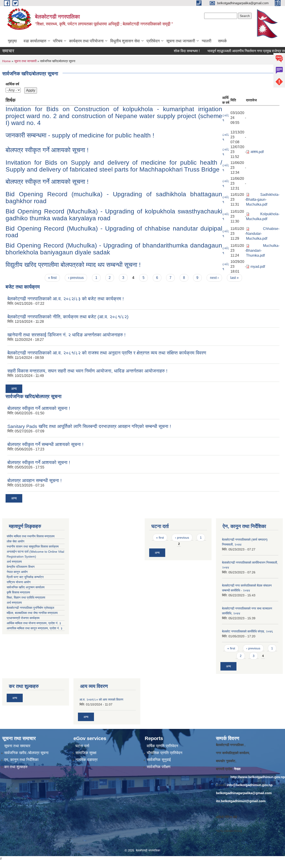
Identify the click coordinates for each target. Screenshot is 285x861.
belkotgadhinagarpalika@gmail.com (244, 793)
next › (214, 278)
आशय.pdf (257, 152)
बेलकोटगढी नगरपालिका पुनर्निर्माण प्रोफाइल (31, 607)
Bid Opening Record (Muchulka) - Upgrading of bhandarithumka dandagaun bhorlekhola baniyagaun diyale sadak (114, 249)
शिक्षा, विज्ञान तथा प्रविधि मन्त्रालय (26, 597)
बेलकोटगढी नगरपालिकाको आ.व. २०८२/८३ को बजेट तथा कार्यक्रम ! (65, 298)
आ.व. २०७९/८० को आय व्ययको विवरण (101, 699)
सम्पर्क (222, 41)
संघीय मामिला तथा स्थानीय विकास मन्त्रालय (31, 536)
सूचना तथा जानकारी (180, 41)
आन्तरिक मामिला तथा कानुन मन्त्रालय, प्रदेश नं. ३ (35, 628)
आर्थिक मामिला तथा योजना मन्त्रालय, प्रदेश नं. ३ (34, 623)
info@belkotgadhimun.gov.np (250, 785)
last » (234, 278)
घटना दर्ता (82, 746)
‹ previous (76, 278)
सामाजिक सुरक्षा (85, 753)
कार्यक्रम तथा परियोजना (86, 41)
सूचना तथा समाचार (17, 746)
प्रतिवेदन (153, 41)
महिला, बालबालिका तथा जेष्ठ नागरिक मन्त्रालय (33, 613)
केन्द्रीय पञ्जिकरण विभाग (21, 567)
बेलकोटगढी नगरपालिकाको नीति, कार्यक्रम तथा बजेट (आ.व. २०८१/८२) (67, 316)
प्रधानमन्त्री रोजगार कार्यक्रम (24, 618)
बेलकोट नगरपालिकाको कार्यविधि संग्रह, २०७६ (247, 631)
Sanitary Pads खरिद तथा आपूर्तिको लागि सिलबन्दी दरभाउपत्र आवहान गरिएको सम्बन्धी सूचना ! (89, 426)
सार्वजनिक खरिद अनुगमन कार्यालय (26, 587)
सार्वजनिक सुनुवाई (159, 760)
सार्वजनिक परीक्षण (158, 767)
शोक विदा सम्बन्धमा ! (176, 51)
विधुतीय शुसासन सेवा (125, 41)
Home (6, 61)
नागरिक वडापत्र (86, 760)
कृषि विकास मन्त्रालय (19, 592)
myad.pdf (257, 266)
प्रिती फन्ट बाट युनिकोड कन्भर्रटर (25, 577)
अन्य (14, 389)
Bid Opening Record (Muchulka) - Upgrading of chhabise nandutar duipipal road (114, 232)
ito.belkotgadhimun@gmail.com (240, 801)
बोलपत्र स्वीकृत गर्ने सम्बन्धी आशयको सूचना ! (45, 444)
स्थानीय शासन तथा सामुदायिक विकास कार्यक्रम (33, 546)
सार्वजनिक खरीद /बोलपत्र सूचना (26, 753)
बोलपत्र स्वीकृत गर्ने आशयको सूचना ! (47, 150)
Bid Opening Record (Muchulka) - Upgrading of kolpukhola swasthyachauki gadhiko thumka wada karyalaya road (114, 215)
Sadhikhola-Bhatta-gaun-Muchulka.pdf (262, 199)
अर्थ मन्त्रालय (14, 561)
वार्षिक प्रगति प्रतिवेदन (162, 746)
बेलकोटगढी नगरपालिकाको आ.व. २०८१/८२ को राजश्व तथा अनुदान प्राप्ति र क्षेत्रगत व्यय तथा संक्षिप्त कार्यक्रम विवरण (106, 352)
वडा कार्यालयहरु (35, 41)
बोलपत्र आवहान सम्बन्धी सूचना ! (34, 480)
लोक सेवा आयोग (15, 541)
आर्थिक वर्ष (12, 84)
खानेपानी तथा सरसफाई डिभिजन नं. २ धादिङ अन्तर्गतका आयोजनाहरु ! (66, 334)
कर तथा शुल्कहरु (16, 767)
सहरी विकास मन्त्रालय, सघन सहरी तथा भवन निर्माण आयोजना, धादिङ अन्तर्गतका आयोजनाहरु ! (87, 370)
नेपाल (237, 769)
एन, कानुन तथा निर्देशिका (21, 760)
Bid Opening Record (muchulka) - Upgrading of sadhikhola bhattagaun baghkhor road (114, 198)
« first (52, 278)
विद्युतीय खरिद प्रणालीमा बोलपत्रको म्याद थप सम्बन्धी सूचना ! (73, 264)
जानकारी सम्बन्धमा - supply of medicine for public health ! (80, 135)
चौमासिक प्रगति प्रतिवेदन (164, 753)
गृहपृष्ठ (12, 41)
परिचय (57, 41)
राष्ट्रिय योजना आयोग (19, 582)
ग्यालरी (206, 41)
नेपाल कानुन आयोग (17, 572)
